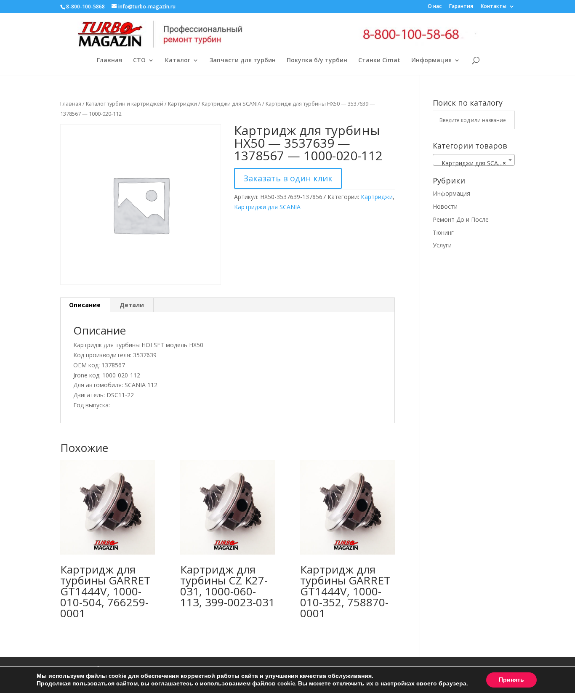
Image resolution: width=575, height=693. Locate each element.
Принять (511, 680)
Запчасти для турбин (243, 60)
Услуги (442, 245)
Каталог (177, 60)
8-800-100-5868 (85, 6)
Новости (445, 206)
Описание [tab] (85, 305)
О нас (435, 7)
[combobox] (474, 160)
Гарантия (461, 7)
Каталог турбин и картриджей (124, 103)
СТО (139, 60)
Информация (431, 60)
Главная (109, 60)
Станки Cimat (379, 60)
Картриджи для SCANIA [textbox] (472, 163)
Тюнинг (443, 232)
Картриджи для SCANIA (231, 103)
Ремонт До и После (461, 219)
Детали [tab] (132, 305)
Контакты (493, 7)
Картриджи (182, 103)
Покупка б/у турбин (317, 60)
